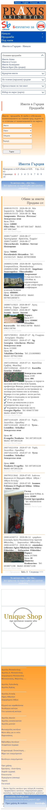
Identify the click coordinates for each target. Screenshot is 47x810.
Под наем (7, 40)
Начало (5, 33)
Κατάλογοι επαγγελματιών (12, 759)
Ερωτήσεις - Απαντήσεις (11, 768)
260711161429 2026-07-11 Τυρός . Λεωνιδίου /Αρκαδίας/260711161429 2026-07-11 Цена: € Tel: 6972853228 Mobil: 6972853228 (23, 431)
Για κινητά (5, 783)
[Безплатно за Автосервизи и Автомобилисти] (23, 29)
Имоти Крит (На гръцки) (13, 67)
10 (4, 177)
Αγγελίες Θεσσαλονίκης (10, 669)
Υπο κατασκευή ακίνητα (11, 711)
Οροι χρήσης (6, 765)
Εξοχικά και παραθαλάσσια (12, 705)
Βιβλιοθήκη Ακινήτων (10, 742)
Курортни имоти (10, 73)
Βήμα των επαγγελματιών (11, 753)
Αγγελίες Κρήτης (8, 687)
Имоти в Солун (9, 62)
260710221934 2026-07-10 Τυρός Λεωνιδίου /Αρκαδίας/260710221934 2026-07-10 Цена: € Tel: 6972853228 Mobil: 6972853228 (23, 459)
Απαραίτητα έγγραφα (9, 745)
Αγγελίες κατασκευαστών (11, 721)
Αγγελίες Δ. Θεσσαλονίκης (12, 672)
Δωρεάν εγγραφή (8, 771)
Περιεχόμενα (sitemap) (10, 777)
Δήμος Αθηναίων (8, 697)
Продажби (7, 36)
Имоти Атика (8, 59)
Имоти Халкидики (10, 64)
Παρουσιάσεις (7, 735)
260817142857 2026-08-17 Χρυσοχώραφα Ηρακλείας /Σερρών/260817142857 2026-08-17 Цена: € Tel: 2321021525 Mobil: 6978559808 (21, 247)
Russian (42, 2)
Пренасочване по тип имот (15, 86)
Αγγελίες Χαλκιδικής (9, 684)
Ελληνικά (33, 2)
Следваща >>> (36, 572)
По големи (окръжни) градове (16, 79)
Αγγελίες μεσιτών (8, 724)
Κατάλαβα (40, 803)
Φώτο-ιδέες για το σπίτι (10, 732)
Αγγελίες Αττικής (8, 694)
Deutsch (18, 2)
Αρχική (4, 780)
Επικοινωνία (6, 774)
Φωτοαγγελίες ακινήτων (11, 729)
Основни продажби (12, 55)
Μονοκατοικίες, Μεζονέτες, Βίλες (13, 678)
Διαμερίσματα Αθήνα (9, 700)
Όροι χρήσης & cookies (16, 803)
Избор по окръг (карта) (13, 92)
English (25, 2)
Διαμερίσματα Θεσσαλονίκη (12, 675)
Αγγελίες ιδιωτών (8, 718)
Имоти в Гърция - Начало (16, 46)
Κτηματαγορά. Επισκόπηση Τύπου (13, 750)
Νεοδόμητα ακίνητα (9, 708)
